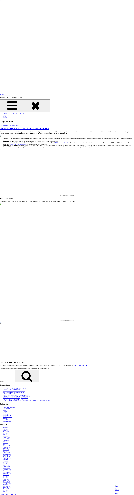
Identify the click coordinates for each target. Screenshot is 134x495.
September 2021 (7, 448)
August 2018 (6, 489)
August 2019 (6, 475)
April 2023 (5, 436)
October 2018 (6, 486)
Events (4, 410)
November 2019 (7, 470)
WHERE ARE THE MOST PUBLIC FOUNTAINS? (16, 396)
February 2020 (6, 466)
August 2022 (6, 440)
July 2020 (5, 461)
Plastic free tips (6, 412)
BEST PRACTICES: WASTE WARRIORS (14, 391)
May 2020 (5, 463)
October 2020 (6, 457)
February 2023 (6, 437)
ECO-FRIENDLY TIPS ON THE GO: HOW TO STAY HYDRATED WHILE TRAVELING (26, 400)
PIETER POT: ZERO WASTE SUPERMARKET (15, 395)
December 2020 (7, 454)
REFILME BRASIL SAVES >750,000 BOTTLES (15, 398)
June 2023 (5, 433)
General (5, 411)
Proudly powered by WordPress (8, 494)
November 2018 (7, 484)
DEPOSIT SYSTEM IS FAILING (11, 389)
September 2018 (7, 487)
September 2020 (7, 458)
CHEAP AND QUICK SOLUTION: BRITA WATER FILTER (24, 129)
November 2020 (7, 455)
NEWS (5, 117)
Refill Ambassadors (5, 95)
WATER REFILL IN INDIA (10, 393)
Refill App (5, 414)
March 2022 (6, 444)
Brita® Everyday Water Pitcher (62, 142)
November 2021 (7, 447)
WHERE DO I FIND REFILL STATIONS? (14, 113)
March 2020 (6, 465)
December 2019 (7, 469)
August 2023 (6, 432)
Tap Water (5, 418)
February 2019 (6, 480)
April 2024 (5, 430)
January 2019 (6, 482)
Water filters (6, 419)
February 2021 (6, 452)
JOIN (4, 116)
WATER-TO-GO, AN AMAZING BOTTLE (14, 392)
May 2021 (5, 451)
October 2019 (6, 472)
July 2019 (5, 476)
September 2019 (7, 473)
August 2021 (6, 450)
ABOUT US (6, 115)
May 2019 (5, 477)
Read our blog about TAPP (80, 365)
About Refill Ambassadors (9, 407)
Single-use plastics (7, 417)
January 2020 (6, 468)
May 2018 (5, 491)
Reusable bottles (7, 415)
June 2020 (5, 462)
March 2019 (6, 479)
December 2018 (7, 483)
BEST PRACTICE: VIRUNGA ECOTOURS (14, 388)
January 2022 (6, 445)
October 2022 (6, 438)
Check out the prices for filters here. (18, 144)
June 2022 (5, 441)
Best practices (6, 408)
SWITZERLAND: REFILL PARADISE (13, 399)
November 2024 (7, 427)
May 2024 (5, 429)
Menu (48, 111)
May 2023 (5, 434)
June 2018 (5, 490)
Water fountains (7, 421)
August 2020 (6, 459)
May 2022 (5, 443)
